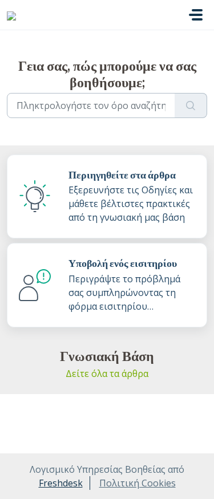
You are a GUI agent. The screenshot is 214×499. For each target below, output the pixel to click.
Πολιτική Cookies (137, 483)
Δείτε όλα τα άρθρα (107, 373)
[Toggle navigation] (195, 15)
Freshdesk (61, 483)
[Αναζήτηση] (191, 105)
